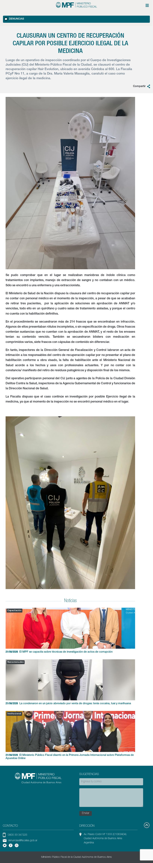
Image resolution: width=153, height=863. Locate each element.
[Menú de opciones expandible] (147, 5)
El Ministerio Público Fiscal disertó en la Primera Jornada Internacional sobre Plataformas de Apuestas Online (70, 757)
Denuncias (16, 19)
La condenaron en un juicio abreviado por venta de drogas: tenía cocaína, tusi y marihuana (68, 703)
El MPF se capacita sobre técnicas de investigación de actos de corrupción (59, 652)
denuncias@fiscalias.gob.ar (22, 840)
